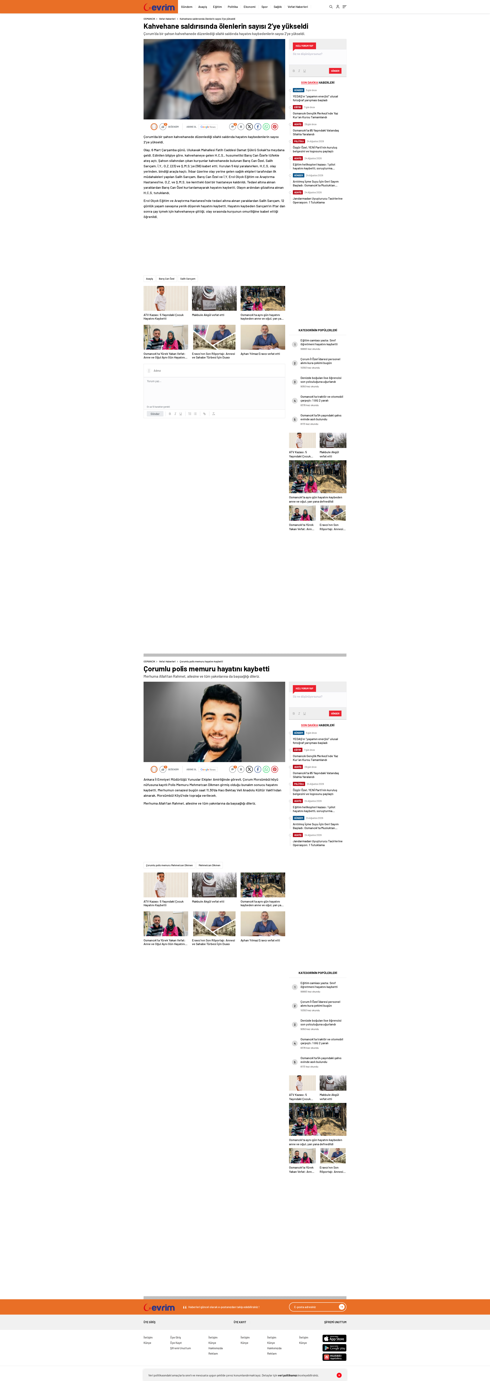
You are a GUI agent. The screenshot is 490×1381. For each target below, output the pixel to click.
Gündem (186, 6)
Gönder (155, 413)
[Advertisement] (113, 74)
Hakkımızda (215, 1348)
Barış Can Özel (166, 278)
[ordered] (190, 413)
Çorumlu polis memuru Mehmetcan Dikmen (169, 865)
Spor (264, 6)
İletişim (148, 1337)
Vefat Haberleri (298, 6)
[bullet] (195, 413)
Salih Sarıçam (187, 278)
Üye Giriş (149, 1322)
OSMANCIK (149, 18)
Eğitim (217, 6)
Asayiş (202, 6)
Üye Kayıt (240, 1322)
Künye (147, 1342)
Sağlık (278, 6)
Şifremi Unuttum (335, 1322)
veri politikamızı (287, 1375)
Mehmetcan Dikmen (209, 865)
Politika (233, 6)
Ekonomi (250, 6)
